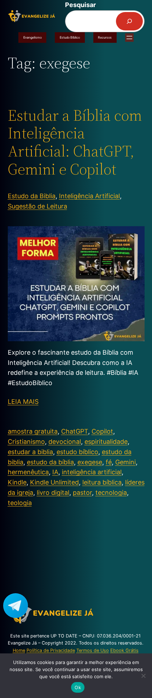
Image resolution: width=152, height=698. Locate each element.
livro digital (53, 492)
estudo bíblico (77, 452)
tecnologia (111, 492)
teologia (20, 503)
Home (19, 650)
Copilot (102, 431)
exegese (89, 462)
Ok (78, 687)
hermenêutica (28, 472)
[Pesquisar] (129, 21)
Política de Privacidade (51, 650)
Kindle (17, 482)
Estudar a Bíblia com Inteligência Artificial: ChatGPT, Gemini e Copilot (75, 142)
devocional (64, 441)
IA (55, 472)
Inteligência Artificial (89, 196)
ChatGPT (74, 431)
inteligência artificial (92, 472)
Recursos (105, 37)
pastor (82, 492)
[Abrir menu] (129, 37)
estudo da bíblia (50, 462)
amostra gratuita (33, 431)
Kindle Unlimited (54, 482)
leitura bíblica (102, 482)
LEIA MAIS (23, 401)
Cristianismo (26, 441)
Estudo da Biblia (31, 196)
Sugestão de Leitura (37, 206)
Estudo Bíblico (70, 37)
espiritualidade (106, 441)
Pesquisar (80, 4)
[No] (143, 675)
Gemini (125, 462)
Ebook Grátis (124, 650)
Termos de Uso (92, 650)
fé (109, 462)
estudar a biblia (30, 452)
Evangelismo (32, 37)
